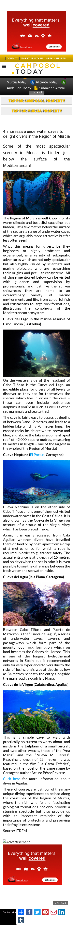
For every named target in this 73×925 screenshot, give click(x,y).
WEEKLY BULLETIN (56, 58)
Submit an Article (52, 88)
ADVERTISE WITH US (32, 58)
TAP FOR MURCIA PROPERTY (36, 110)
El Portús (37, 454)
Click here (11, 778)
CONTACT (12, 58)
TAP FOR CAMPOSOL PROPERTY (36, 100)
